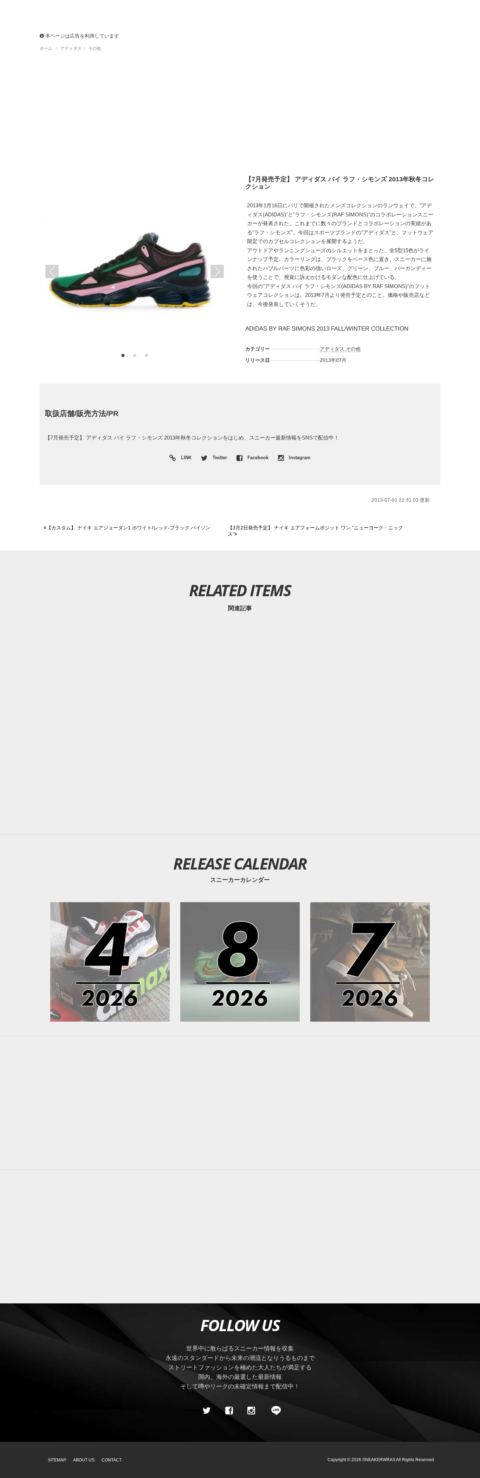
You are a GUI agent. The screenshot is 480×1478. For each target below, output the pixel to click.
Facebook (258, 457)
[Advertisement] (250, 116)
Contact (112, 1460)
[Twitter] (206, 1410)
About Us (84, 1460)
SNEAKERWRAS (378, 1459)
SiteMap (57, 1460)
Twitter (219, 457)
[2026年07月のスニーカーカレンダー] (370, 962)
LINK (184, 458)
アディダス (332, 349)
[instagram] (251, 1410)
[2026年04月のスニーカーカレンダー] (110, 962)
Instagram (299, 457)
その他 (353, 349)
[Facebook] (229, 1410)
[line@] (274, 1410)
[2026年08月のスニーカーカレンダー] (240, 962)
